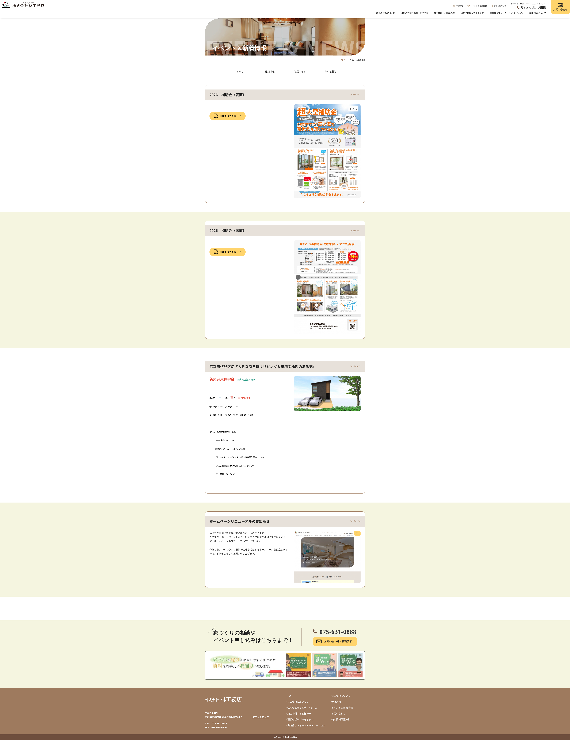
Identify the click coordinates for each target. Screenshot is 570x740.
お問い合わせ (560, 9)
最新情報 (270, 71)
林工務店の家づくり (385, 13)
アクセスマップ (500, 6)
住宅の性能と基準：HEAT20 (414, 13)
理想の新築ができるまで (472, 13)
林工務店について (537, 13)
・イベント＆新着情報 (341, 707)
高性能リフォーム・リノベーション (506, 13)
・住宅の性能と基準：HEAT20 (301, 707)
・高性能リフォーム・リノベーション (305, 725)
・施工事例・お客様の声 (298, 713)
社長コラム (300, 71)
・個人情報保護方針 (339, 719)
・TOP (288, 695)
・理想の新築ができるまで (299, 719)
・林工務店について (339, 695)
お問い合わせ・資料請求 (338, 641)
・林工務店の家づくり (297, 701)
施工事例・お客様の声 (444, 13)
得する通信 (330, 71)
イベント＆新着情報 (479, 6)
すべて (239, 71)
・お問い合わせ (337, 713)
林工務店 (223, 699)
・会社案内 (335, 701)
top (343, 60)
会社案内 (459, 6)
